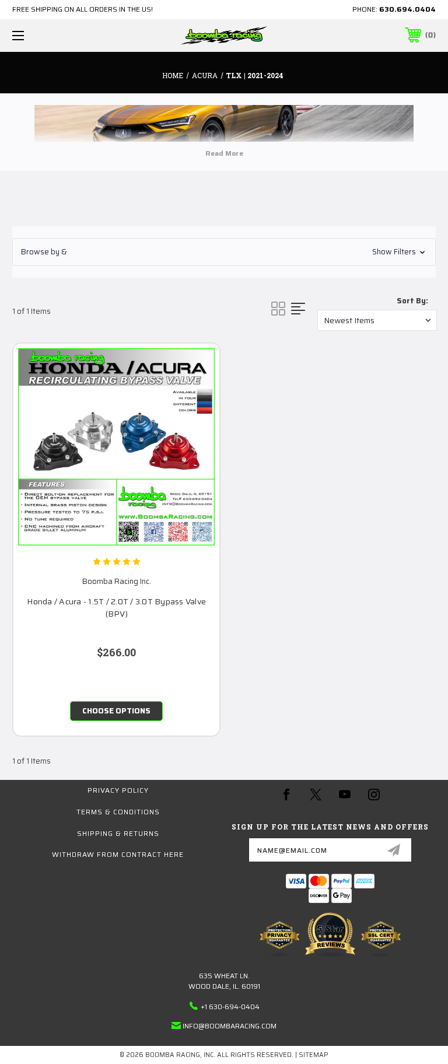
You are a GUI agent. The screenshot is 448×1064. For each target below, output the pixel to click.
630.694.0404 (407, 9)
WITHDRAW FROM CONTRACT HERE (118, 854)
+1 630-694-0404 (230, 1006)
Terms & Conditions (118, 811)
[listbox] (377, 320)
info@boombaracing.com (229, 1025)
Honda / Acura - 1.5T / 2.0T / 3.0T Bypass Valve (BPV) (116, 608)
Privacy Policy (118, 790)
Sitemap (313, 1055)
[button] (224, 252)
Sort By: (412, 301)
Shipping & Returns (118, 833)
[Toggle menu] (54, 35)
